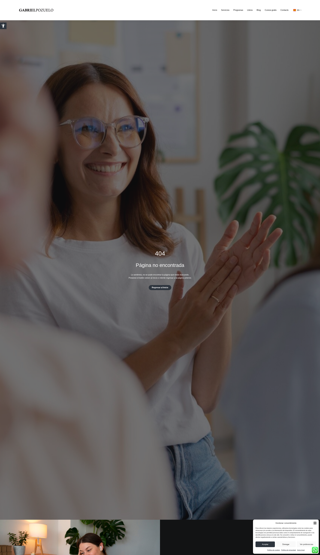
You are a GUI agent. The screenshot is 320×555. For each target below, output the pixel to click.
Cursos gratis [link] (270, 10)
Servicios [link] (225, 10)
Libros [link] (250, 10)
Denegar (285, 544)
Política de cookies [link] (273, 550)
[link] (3, 26)
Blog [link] (259, 10)
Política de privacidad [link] (288, 550)
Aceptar (265, 544)
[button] (315, 523)
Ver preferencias (306, 544)
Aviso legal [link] (301, 550)
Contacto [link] (284, 10)
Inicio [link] (214, 10)
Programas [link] (238, 10)
